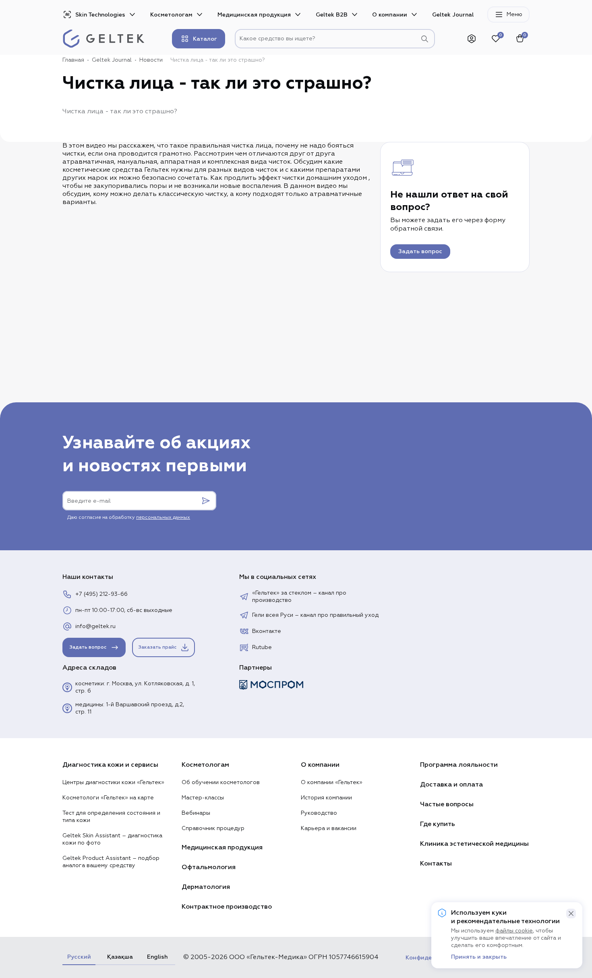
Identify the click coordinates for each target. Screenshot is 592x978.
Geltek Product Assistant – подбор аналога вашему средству (110, 861)
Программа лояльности (459, 765)
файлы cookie (514, 931)
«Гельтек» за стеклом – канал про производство (299, 596)
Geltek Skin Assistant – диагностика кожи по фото (112, 839)
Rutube (262, 647)
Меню (514, 14)
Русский (79, 956)
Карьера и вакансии (328, 828)
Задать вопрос (420, 251)
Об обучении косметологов (221, 782)
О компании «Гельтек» (331, 782)
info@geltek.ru (95, 626)
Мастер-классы (203, 798)
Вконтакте (266, 631)
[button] (571, 913)
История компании (326, 798)
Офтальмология (209, 867)
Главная (73, 60)
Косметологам (171, 14)
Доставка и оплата (451, 784)
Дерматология (206, 887)
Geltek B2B (332, 14)
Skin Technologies (100, 14)
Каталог (205, 38)
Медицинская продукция (254, 14)
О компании (389, 14)
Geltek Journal (453, 14)
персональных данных (163, 517)
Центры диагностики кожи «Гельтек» (113, 782)
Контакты (436, 863)
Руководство (319, 813)
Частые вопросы (447, 804)
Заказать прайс (157, 647)
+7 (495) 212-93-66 (101, 594)
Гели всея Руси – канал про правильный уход (315, 615)
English (157, 956)
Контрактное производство (227, 907)
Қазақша (118, 956)
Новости (151, 60)
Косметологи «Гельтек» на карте (108, 798)
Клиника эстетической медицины (474, 844)
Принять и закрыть (479, 957)
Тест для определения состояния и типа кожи (111, 816)
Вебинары (196, 813)
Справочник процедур (213, 828)
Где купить (437, 824)
